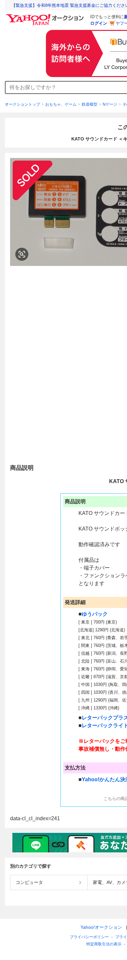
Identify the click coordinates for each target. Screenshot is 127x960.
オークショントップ (22, 104)
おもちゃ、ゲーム (61, 104)
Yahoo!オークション (101, 927)
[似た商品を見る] (21, 254)
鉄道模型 (89, 104)
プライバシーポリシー (89, 937)
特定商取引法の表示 (103, 944)
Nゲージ (110, 104)
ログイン (98, 23)
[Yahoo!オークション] (46, 15)
